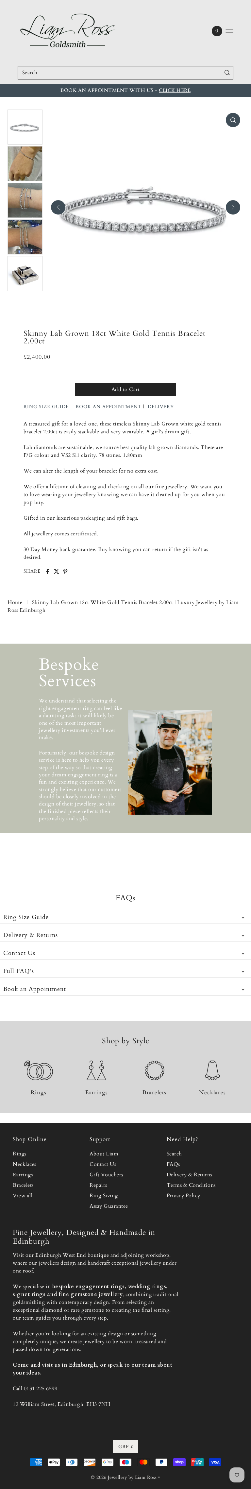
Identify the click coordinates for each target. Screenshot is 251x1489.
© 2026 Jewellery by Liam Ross (124, 1477)
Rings (19, 1153)
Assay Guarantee (109, 1206)
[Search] (227, 72)
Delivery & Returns (30, 935)
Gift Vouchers (106, 1174)
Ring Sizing (104, 1195)
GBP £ (125, 1447)
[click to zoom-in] (233, 120)
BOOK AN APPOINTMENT (108, 407)
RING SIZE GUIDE (46, 407)
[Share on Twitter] (56, 571)
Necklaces (24, 1164)
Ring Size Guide (26, 917)
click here (175, 90)
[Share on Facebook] (47, 571)
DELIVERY (161, 407)
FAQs (173, 1164)
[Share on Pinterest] (65, 571)
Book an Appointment (34, 989)
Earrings (23, 1174)
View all (22, 1195)
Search (174, 1153)
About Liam (104, 1153)
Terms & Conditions (191, 1185)
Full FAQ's (18, 971)
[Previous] (58, 207)
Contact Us (19, 953)
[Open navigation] (229, 31)
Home (15, 602)
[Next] (233, 207)
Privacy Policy (183, 1195)
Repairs (98, 1185)
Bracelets (23, 1185)
